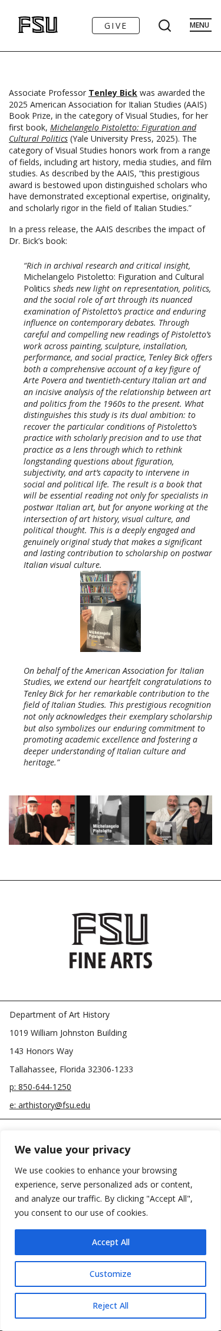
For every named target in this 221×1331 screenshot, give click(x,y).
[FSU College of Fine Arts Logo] (110, 940)
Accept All (111, 1242)
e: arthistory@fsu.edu (49, 1105)
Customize (110, 1273)
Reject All (110, 1305)
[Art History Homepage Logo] (25, 25)
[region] (110, 1230)
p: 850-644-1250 (40, 1086)
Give (115, 25)
